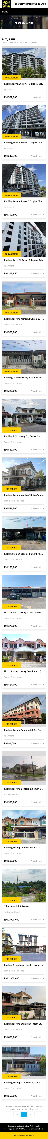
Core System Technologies (29, 1126)
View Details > (37, 97)
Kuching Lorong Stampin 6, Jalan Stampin (24, 1023)
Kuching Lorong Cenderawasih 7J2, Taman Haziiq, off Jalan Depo (24, 847)
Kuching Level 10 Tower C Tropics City (23, 83)
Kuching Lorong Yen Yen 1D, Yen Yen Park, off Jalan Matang (24, 495)
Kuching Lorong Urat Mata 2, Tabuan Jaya (24, 1082)
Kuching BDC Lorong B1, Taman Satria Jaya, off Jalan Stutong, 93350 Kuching (24, 436)
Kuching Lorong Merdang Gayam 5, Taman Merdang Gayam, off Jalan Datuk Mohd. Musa (24, 318)
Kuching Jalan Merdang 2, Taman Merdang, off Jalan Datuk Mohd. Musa (24, 377)
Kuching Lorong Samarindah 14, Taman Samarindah (24, 730)
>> (38, 1114)
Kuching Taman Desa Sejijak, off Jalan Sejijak (24, 553)
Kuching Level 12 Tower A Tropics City (23, 260)
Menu (5, 11)
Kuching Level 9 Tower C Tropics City (23, 201)
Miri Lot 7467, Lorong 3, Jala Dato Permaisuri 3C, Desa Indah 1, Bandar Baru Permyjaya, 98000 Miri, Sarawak (24, 612)
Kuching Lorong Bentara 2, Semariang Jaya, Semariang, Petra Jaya (24, 788)
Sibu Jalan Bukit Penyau (16, 906)
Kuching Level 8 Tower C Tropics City (23, 142)
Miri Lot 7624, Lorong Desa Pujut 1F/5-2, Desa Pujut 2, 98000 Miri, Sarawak (24, 671)
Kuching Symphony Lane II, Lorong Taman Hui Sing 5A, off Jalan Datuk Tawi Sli (24, 965)
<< (10, 1114)
